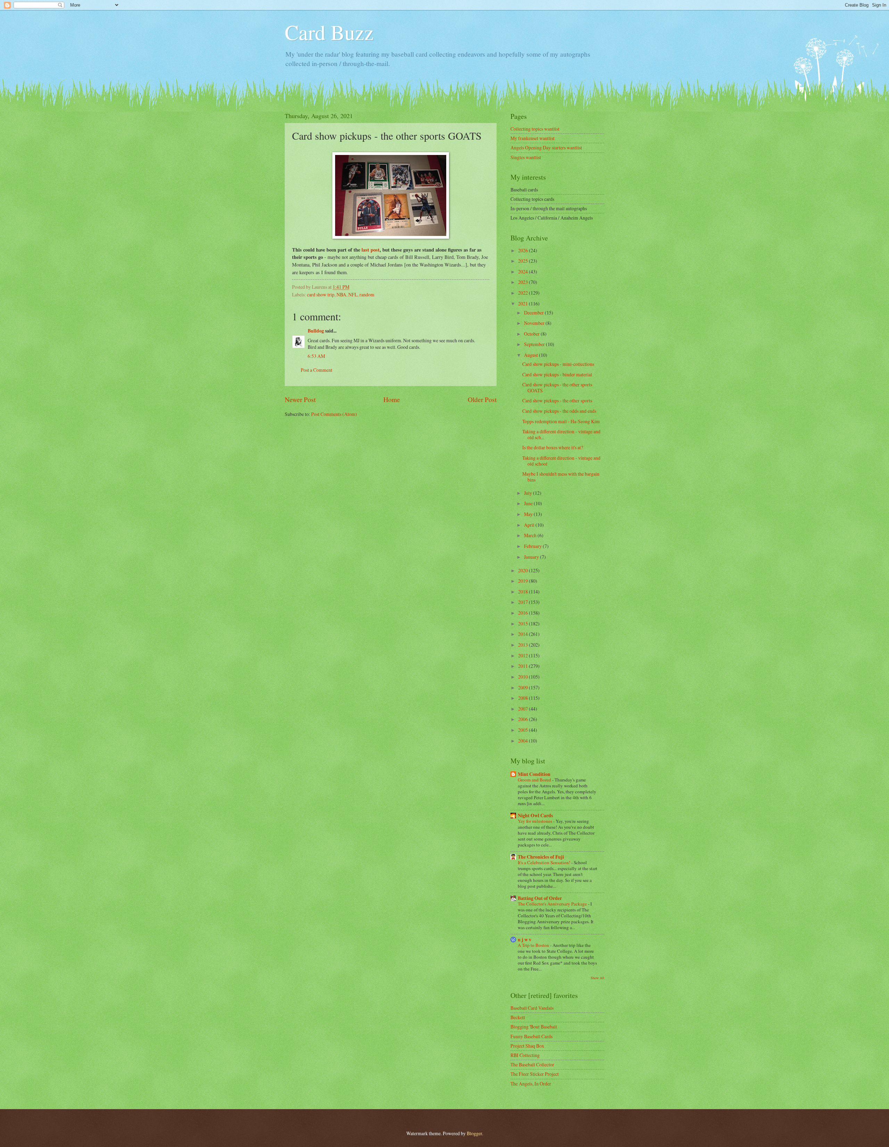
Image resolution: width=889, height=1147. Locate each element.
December (534, 312)
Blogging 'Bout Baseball (533, 1026)
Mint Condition (534, 774)
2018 (523, 591)
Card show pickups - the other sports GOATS (557, 387)
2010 (523, 676)
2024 (523, 271)
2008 (523, 698)
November (535, 323)
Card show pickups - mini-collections (558, 364)
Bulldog (316, 330)
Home (391, 399)
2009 (523, 687)
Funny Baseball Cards (531, 1036)
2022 (523, 292)
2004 (523, 740)
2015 (523, 623)
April (529, 525)
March (531, 535)
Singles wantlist (525, 157)
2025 (523, 260)
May (529, 514)
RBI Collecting (525, 1055)
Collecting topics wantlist (534, 128)
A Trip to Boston (534, 945)
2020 (523, 570)
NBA (341, 294)
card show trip (320, 294)
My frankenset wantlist (532, 138)
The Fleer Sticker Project (534, 1074)
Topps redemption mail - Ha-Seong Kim (561, 421)
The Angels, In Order (530, 1083)
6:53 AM (316, 356)
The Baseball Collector (532, 1064)
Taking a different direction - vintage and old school (561, 460)
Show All (597, 977)
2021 (523, 303)
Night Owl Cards (535, 815)
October (532, 333)
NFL (352, 294)
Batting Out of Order (540, 898)
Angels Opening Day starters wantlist (546, 147)
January (532, 557)
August (531, 355)
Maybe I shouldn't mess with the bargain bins (560, 476)
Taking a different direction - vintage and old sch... (561, 434)
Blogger (474, 1133)
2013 (523, 644)
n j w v (524, 939)
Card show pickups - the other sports (557, 400)
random (366, 294)
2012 (523, 655)
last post (371, 249)
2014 (523, 634)
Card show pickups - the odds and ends (559, 411)
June (529, 503)
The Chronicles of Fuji (541, 856)
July (528, 493)
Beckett (517, 1017)
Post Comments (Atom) (334, 414)
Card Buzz (329, 32)
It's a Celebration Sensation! (544, 862)
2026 (523, 250)
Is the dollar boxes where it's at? (552, 447)
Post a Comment (316, 370)
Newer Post (300, 399)
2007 (523, 708)
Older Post (482, 399)
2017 (523, 602)
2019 (523, 580)
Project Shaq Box (527, 1045)
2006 (523, 719)
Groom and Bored (535, 780)
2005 (523, 730)
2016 (523, 612)
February (533, 546)
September (535, 344)
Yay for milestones (535, 821)
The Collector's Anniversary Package (553, 904)
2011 (523, 666)
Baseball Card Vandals (532, 1008)
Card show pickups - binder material (557, 374)
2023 (523, 282)
